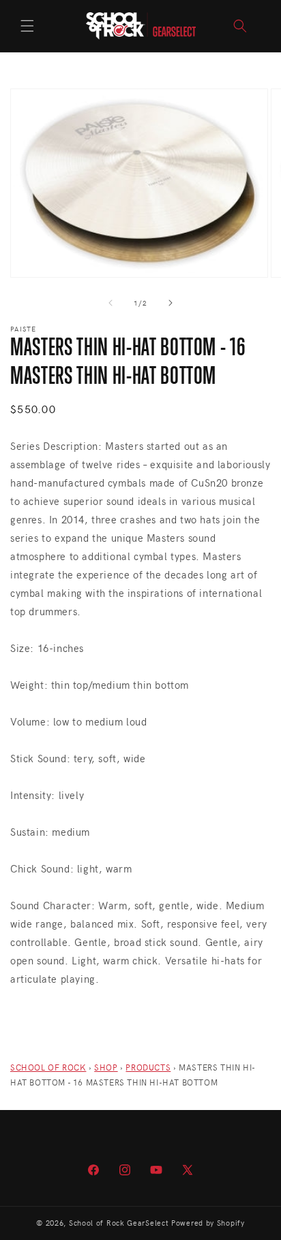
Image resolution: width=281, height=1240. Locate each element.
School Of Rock (48, 1067)
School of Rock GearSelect (119, 1223)
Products (148, 1067)
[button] (27, 26)
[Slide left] (110, 303)
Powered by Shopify (208, 1223)
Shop (105, 1067)
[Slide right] (171, 303)
